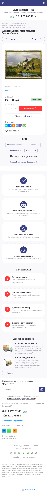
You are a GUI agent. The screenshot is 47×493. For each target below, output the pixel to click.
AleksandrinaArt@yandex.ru (13, 421)
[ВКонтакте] (10, 125)
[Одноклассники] (13, 125)
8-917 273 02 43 (24, 16)
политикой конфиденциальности (21, 399)
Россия (7, 91)
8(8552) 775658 (11, 415)
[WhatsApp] (24, 125)
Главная (5, 23)
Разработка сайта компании (23, 457)
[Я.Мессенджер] (6, 125)
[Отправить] (42, 389)
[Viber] (20, 125)
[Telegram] (17, 125)
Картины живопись (17, 23)
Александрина (23, 9)
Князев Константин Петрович (12, 25)
